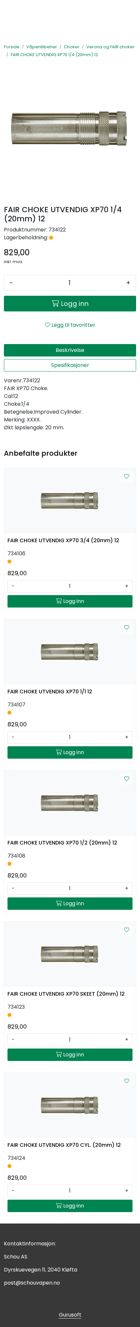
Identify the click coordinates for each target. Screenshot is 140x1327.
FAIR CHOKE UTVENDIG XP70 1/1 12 (49, 691)
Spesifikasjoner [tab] (70, 365)
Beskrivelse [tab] (70, 350)
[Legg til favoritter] (126, 476)
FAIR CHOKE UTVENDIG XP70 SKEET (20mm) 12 (66, 994)
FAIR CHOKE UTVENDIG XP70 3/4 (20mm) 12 (63, 540)
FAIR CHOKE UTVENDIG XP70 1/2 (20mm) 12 (62, 842)
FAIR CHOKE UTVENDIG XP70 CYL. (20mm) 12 (64, 1145)
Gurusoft (70, 1315)
